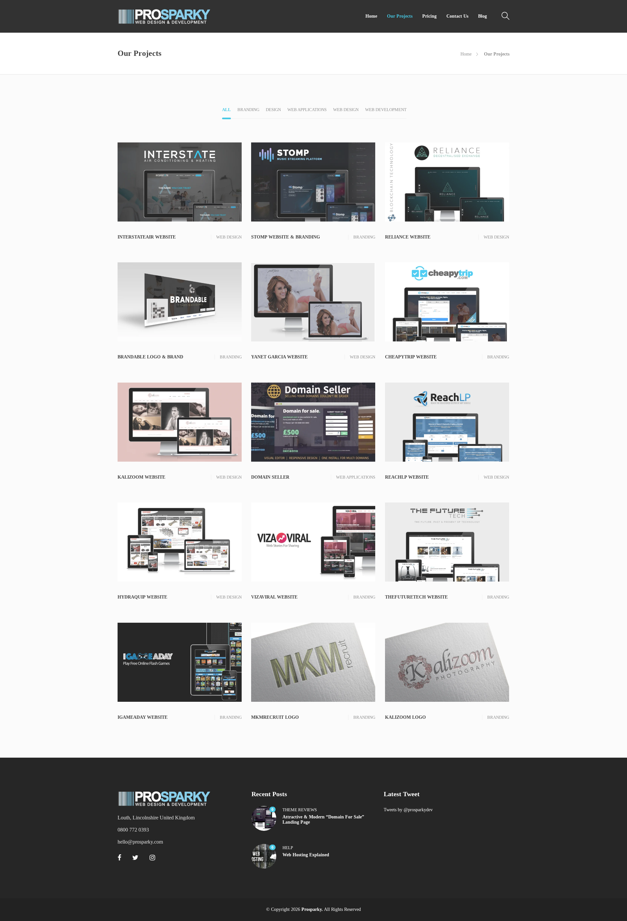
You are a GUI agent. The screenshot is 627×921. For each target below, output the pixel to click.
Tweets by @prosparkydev (408, 809)
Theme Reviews (299, 809)
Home (371, 16)
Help (287, 847)
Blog (482, 16)
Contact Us (457, 16)
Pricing (429, 16)
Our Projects (399, 16)
